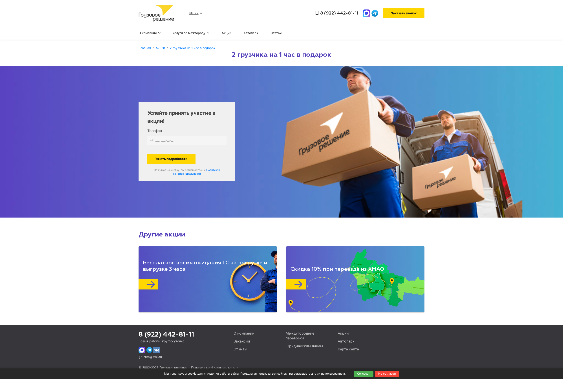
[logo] (156, 13)
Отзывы (240, 349)
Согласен (363, 373)
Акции (343, 333)
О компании (244, 333)
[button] (158, 33)
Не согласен (387, 373)
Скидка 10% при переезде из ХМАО (337, 269)
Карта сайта (348, 349)
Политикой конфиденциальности (196, 171)
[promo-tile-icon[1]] (203, 284)
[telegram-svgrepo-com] (375, 13)
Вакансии (242, 341)
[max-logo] (366, 13)
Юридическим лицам (304, 346)
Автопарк (346, 341)
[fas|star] (142, 350)
